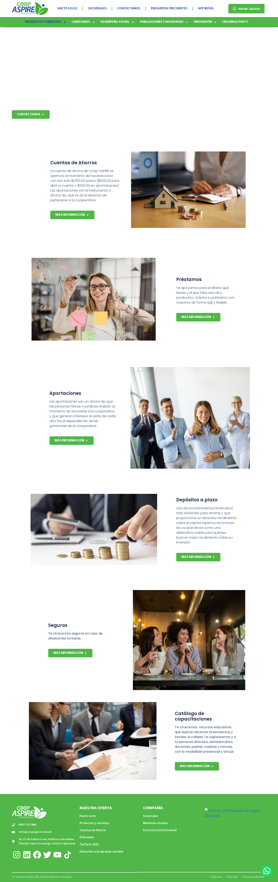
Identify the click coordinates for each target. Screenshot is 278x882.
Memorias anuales (155, 823)
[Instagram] (17, 855)
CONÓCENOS (81, 22)
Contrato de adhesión (253, 877)
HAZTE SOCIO (67, 8)
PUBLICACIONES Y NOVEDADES (161, 22)
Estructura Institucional (160, 830)
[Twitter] (47, 855)
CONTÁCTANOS (128, 8)
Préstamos (87, 837)
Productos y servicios (94, 823)
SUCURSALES (97, 8)
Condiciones (216, 877)
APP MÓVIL (206, 8)
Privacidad (232, 877)
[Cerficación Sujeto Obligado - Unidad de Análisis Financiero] (234, 816)
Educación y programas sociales (101, 851)
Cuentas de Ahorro (93, 830)
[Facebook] (37, 855)
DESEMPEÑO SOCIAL (114, 22)
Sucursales (150, 816)
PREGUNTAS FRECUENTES (169, 8)
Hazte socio (88, 816)
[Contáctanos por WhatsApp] (267, 871)
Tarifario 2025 (89, 844)
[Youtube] (57, 855)
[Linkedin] (27, 855)
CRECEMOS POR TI (235, 22)
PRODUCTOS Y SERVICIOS (43, 22)
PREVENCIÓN (203, 22)
